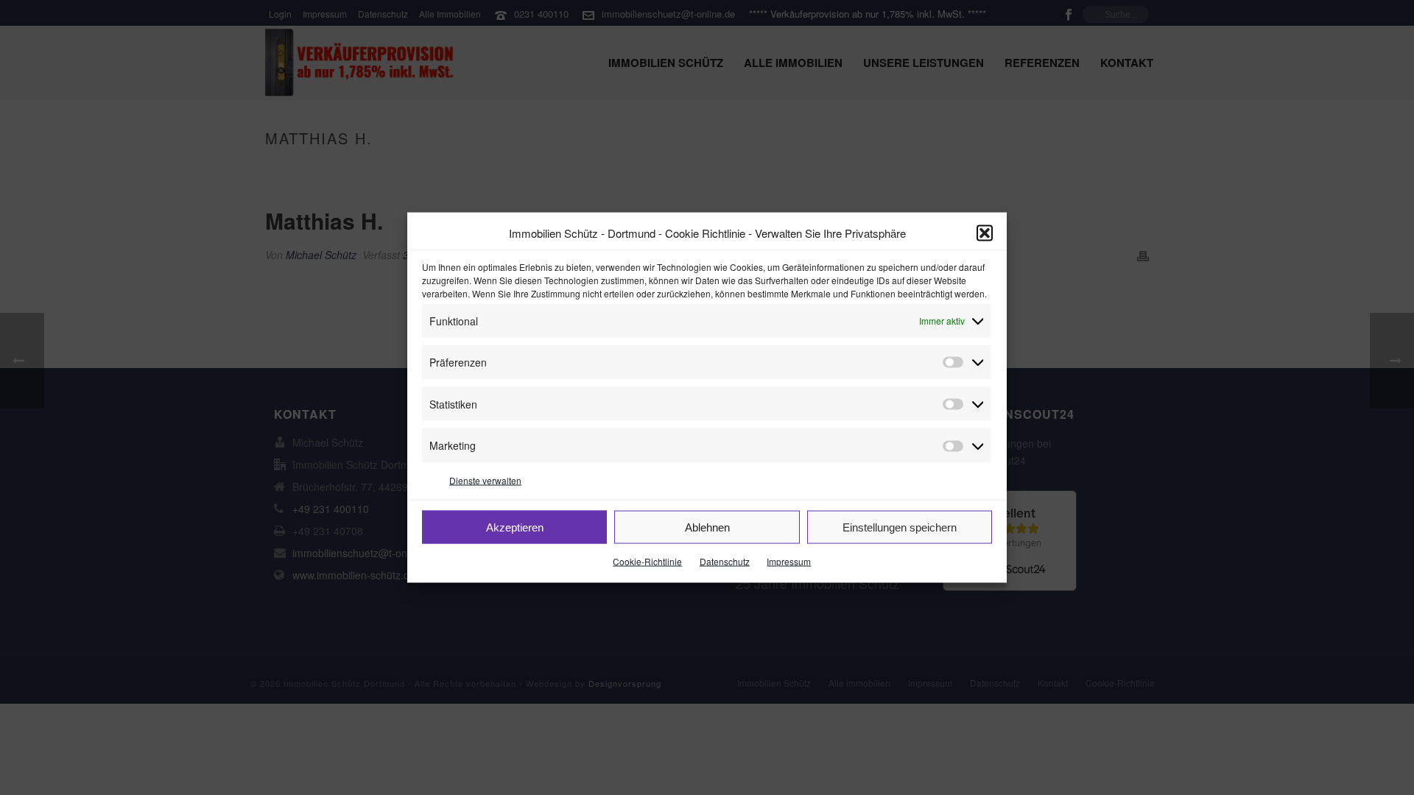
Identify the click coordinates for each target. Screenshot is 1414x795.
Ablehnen (707, 526)
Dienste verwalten (485, 479)
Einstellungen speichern (900, 526)
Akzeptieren (515, 526)
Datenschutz (725, 561)
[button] (984, 233)
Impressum (789, 561)
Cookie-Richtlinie (647, 561)
